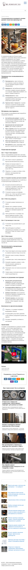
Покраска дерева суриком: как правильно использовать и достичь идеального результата (17, 526)
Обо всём (3, 22)
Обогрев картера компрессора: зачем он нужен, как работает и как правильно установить (16, 512)
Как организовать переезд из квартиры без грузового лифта (12, 445)
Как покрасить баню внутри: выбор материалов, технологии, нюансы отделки (16, 494)
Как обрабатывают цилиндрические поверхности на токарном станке (13, 466)
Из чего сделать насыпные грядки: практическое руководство (15, 534)
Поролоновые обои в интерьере (16, 500)
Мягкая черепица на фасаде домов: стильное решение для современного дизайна (16, 519)
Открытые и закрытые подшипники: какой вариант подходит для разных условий (12, 403)
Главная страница (5, 16)
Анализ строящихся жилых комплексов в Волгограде (11, 425)
